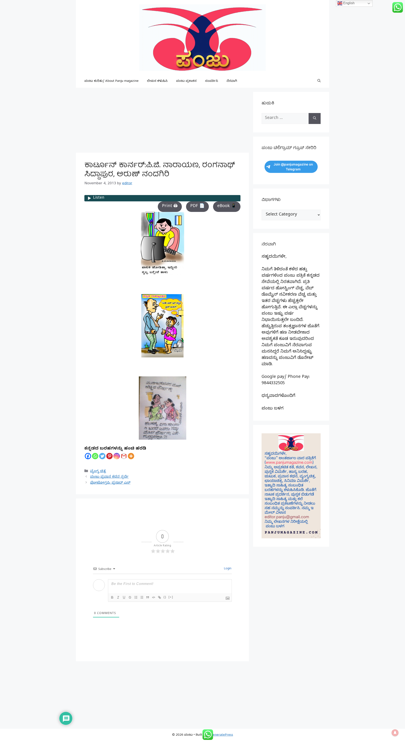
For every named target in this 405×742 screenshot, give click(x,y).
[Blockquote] (148, 597)
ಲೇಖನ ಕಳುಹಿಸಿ (157, 81)
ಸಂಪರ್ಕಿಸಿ (211, 81)
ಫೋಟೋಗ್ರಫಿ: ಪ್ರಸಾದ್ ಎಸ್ (110, 483)
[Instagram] (116, 456)
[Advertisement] (162, 121)
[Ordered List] (136, 597)
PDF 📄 (197, 206)
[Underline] (124, 597)
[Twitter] (102, 456)
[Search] (315, 118)
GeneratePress (222, 735)
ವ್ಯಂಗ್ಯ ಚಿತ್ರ (98, 471)
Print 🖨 (170, 206)
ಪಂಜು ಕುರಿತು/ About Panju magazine (111, 81)
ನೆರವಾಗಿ (232, 81)
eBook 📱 (226, 206)
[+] (171, 597)
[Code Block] (154, 597)
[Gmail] (124, 456)
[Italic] (118, 597)
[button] (319, 81)
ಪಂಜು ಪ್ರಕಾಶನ (186, 81)
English (348, 3)
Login (227, 569)
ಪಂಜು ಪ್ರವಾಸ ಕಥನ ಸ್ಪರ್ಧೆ (109, 477)
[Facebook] (88, 456)
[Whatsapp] (95, 456)
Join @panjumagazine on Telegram (293, 166)
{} (164, 597)
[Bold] (112, 597)
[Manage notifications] (395, 732)
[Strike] (130, 597)
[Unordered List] (142, 597)
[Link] (159, 597)
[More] (131, 456)
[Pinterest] (109, 456)
